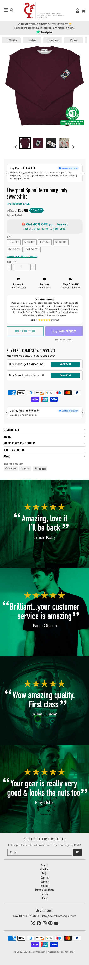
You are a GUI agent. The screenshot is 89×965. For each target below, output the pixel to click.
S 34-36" (13, 242)
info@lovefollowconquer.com (59, 916)
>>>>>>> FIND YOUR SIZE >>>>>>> (22, 256)
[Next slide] (73, 146)
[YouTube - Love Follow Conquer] (56, 923)
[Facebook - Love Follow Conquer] (39, 923)
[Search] (12, 10)
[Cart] (83, 10)
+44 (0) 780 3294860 (26, 916)
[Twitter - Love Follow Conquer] (33, 923)
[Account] (77, 10)
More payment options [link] (64, 339)
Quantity (11, 262)
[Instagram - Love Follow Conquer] (44, 923)
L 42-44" (44, 242)
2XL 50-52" (14, 249)
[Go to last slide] (16, 146)
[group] (25, 143)
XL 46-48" (60, 242)
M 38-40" (29, 242)
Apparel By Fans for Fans (60, 952)
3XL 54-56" (32, 249)
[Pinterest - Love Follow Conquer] (50, 923)
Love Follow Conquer (34, 952)
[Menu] (5, 10)
